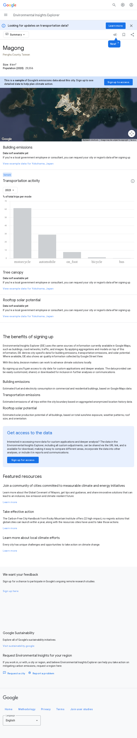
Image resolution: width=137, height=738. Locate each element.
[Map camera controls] (131, 133)
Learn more (10, 502)
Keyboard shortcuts (90, 140)
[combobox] (18, 34)
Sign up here (10, 591)
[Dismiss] (118, 43)
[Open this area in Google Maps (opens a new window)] (7, 139)
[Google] (10, 697)
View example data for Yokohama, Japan (28, 163)
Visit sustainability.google (18, 645)
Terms (133, 140)
